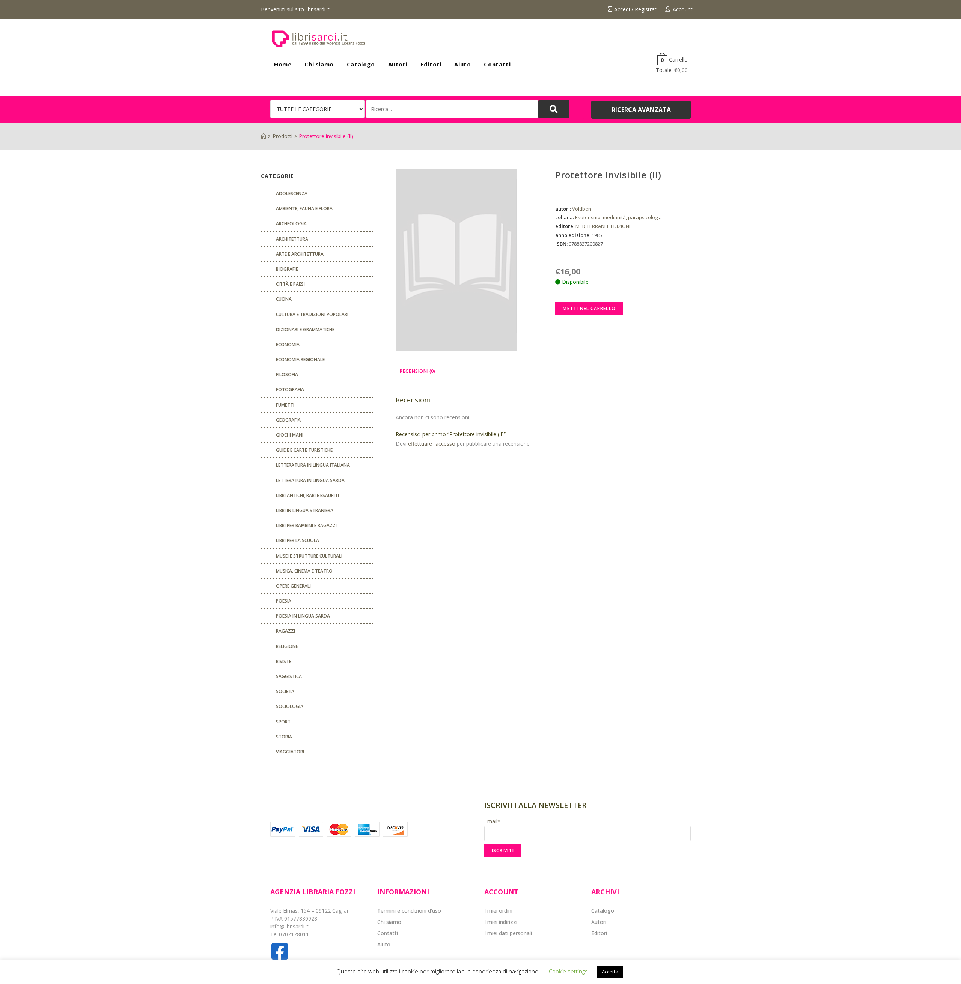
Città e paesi (290, 284)
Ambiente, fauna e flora (304, 208)
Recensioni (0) (417, 371)
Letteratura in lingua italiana (313, 465)
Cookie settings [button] (568, 971)
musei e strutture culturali (309, 556)
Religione (287, 646)
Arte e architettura (300, 254)
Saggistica (289, 676)
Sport (283, 722)
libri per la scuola (297, 540)
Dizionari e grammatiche (305, 329)
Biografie (287, 269)
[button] (641, 110)
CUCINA (284, 299)
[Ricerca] (452, 109)
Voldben (581, 208)
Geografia (288, 420)
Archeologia (291, 223)
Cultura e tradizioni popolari (312, 314)
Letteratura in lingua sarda (310, 480)
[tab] (417, 371)
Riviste (283, 661)
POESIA (283, 601)
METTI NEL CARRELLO (589, 308)
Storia (284, 737)
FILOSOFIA (287, 374)
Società (285, 691)
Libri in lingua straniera (304, 510)
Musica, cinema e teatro (304, 571)
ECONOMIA (288, 344)
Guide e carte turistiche (304, 450)
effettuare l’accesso (431, 443)
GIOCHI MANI (289, 435)
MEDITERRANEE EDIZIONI (602, 226)
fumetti (285, 405)
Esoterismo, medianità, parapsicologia (618, 217)
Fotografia (290, 389)
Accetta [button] (610, 971)
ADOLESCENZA (291, 193)
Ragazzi (285, 631)
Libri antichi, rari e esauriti (307, 495)
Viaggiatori (290, 752)
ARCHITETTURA (292, 239)
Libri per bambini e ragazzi (306, 525)
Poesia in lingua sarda (303, 616)
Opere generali (293, 586)
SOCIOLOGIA (289, 706)
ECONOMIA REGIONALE (300, 359)
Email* (492, 821)
